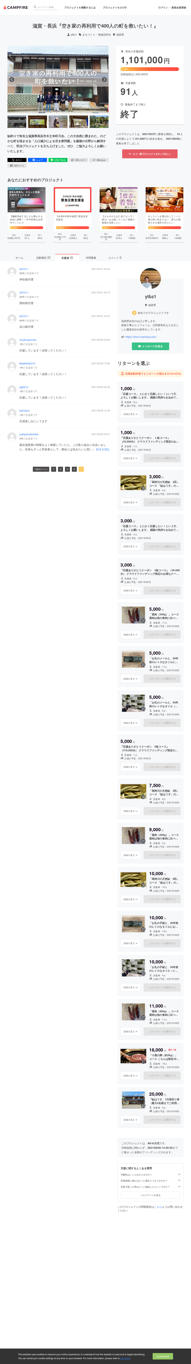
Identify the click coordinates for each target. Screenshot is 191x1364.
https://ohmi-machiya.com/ (140, 337)
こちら (158, 1206)
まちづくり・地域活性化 (96, 34)
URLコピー (80, 159)
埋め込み (101, 159)
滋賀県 (120, 34)
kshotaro (24, 410)
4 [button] (74, 469)
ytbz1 (74, 34)
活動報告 (43, 257)
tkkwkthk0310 (27, 363)
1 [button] (53, 469)
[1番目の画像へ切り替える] (16, 121)
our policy (125, 1358)
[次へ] (104, 79)
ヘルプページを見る (150, 1195)
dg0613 (23, 387)
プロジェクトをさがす (115, 7)
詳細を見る (129, 413)
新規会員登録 (179, 7)
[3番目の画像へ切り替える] (58, 121)
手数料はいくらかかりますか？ (136, 1174)
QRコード (19, 165)
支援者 (67, 258)
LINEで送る (60, 159)
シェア (39, 159)
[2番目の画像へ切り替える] (37, 121)
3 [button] (67, 469)
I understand (162, 1356)
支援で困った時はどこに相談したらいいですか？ (145, 1186)
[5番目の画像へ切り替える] (99, 121)
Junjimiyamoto (27, 340)
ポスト (18, 159)
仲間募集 (91, 257)
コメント (114, 257)
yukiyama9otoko (29, 434)
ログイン (163, 7)
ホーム (19, 257)
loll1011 (24, 269)
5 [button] (81, 469)
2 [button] (60, 469)
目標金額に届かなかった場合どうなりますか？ (144, 1180)
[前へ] (12, 79)
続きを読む (103, 449)
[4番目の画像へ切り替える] (78, 121)
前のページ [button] (41, 469)
